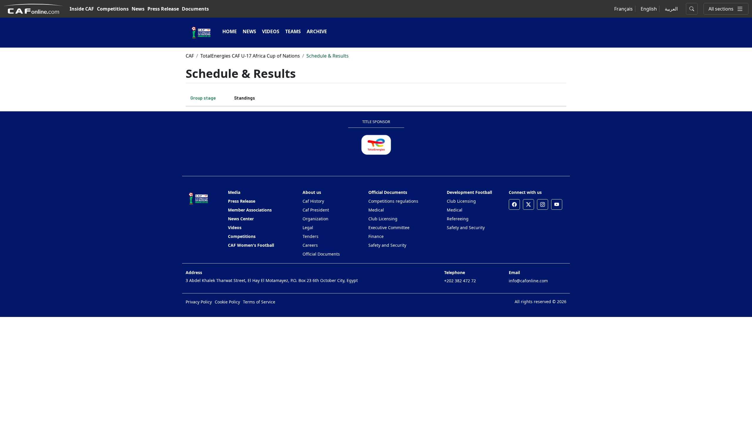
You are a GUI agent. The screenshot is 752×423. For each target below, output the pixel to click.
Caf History (313, 201)
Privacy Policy (199, 302)
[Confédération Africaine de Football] (34, 8)
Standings (244, 97)
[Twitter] (528, 204)
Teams (293, 31)
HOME (229, 31)
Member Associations (250, 210)
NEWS (249, 31)
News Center (241, 218)
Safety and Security (387, 245)
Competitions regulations (393, 201)
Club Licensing (382, 218)
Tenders (310, 236)
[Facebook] (514, 204)
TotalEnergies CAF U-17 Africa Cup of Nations (250, 56)
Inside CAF (82, 9)
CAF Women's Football (251, 245)
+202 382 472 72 (460, 280)
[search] (692, 9)
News (138, 9)
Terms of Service (259, 302)
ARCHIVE (317, 31)
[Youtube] (556, 204)
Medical (376, 210)
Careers (310, 245)
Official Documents (321, 254)
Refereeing (458, 218)
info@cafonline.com (528, 280)
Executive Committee (388, 227)
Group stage (203, 97)
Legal (308, 227)
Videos (234, 227)
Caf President (316, 210)
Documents (195, 9)
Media (234, 192)
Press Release (163, 9)
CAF (190, 56)
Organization (315, 218)
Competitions (113, 9)
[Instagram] (542, 204)
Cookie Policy (227, 302)
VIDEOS (270, 31)
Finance (376, 236)
